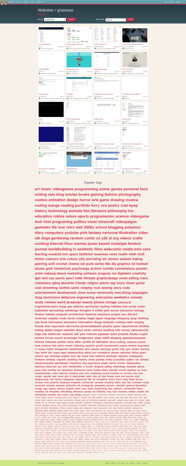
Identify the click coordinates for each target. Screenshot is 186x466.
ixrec (41, 46)
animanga (42, 415)
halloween (119, 417)
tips (65, 450)
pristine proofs (98, 119)
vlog (109, 391)
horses (147, 400)
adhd (92, 439)
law (123, 376)
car (94, 391)
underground (137, 437)
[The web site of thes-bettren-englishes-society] (79, 134)
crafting (120, 322)
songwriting (129, 439)
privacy (139, 379)
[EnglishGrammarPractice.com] (107, 84)
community (105, 292)
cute (124, 205)
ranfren (74, 452)
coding (41, 205)
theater (44, 397)
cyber (64, 405)
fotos (75, 443)
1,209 (62, 146)
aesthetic (85, 248)
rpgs (45, 388)
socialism (116, 411)
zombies (47, 450)
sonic (75, 287)
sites (126, 424)
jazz (55, 400)
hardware (127, 408)
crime (107, 441)
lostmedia (81, 437)
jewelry (52, 388)
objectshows (78, 376)
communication (114, 437)
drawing (117, 199)
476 (91, 171)
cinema (73, 263)
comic (89, 238)
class (105, 173)
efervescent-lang (44, 146)
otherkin (53, 417)
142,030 (145, 46)
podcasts (64, 415)
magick (63, 448)
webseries (79, 422)
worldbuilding (60, 248)
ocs (104, 205)
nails (36, 424)
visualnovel (85, 415)
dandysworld (66, 435)
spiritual (47, 448)
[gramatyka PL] (134, 109)
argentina (119, 450)
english (70, 48)
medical (37, 413)
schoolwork (110, 148)
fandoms (90, 314)
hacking (105, 306)
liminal (145, 426)
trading (75, 408)
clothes (64, 287)
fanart (130, 283)
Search (19, 2)
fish (54, 345)
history (41, 210)
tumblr (116, 405)
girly (114, 400)
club (109, 450)
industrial (62, 441)
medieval (59, 419)
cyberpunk (49, 123)
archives (131, 430)
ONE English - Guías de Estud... (104, 169)
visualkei (43, 446)
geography (100, 385)
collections (98, 446)
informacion (96, 437)
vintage (111, 302)
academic (135, 428)
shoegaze (59, 435)
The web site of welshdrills (47, 169)
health (123, 254)
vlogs (75, 433)
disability (51, 443)
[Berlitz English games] (79, 109)
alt (99, 376)
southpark (53, 410)
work (37, 345)
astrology (105, 349)
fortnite (52, 370)
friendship (94, 419)
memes (80, 243)
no (121, 373)
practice (53, 435)
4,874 (146, 96)
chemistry (58, 397)
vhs (101, 415)
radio (129, 322)
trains (126, 400)
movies (71, 194)
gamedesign (61, 363)
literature (47, 98)
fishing (131, 415)
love (61, 227)
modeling (139, 413)
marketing (74, 273)
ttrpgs (98, 322)
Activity (25, 2)
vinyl (143, 437)
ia (123, 437)
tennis (73, 422)
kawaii (104, 243)
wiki (122, 349)
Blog (123, 463)
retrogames (42, 424)
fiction (39, 258)
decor (124, 435)
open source (48, 463)
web (79, 227)
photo (61, 345)
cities (36, 452)
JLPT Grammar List (100, 44)
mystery (82, 359)
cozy (71, 394)
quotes (68, 428)
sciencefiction (134, 422)
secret (54, 452)
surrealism (123, 411)
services (38, 405)
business (101, 254)
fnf (58, 370)
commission (113, 439)
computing (94, 400)
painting (41, 263)
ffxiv (129, 382)
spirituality (92, 306)
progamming (100, 388)
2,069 (146, 71)
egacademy (99, 96)
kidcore (101, 419)
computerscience (126, 405)
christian (126, 419)
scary (106, 419)
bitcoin (88, 411)
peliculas (125, 352)
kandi (66, 410)
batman (122, 432)
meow (60, 376)
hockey (120, 415)
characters (43, 283)
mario (43, 400)
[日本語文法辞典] (51, 59)
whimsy (144, 359)
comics (41, 199)
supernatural (102, 405)
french (42, 433)
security (128, 373)
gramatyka (126, 121)
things (78, 394)
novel (106, 397)
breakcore (65, 382)
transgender (61, 349)
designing (54, 391)
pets (106, 310)
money (125, 330)
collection (79, 402)
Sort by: (40, 19)
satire (139, 439)
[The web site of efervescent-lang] (51, 134)
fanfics (81, 430)
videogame (139, 216)
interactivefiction (76, 446)
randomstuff (38, 443)
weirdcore (104, 314)
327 (146, 171)
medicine (100, 356)
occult (58, 338)
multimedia (92, 405)
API (127, 463)
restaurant (137, 415)
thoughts (85, 310)
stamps (115, 352)
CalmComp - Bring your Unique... (104, 144)
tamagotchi (125, 446)
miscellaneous (76, 450)
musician (99, 450)
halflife (132, 450)
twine (60, 400)
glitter (50, 437)
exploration (48, 446)
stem (84, 443)
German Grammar (72, 69)
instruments (140, 443)
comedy (136, 297)
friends (80, 283)
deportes (63, 373)
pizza (38, 370)
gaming (97, 194)
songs (146, 382)
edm (69, 415)
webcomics (104, 297)
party (123, 441)
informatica (55, 322)
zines (82, 292)
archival (64, 452)
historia (50, 397)
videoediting (53, 408)
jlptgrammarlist (99, 46)
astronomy (72, 326)
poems (62, 98)
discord (132, 314)
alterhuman (114, 426)
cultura (82, 413)
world (36, 415)
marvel (135, 349)
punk (90, 263)
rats (107, 422)
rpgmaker (125, 430)
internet (56, 243)
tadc (101, 448)
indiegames (68, 379)
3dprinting (39, 410)
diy (114, 263)
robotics (61, 388)
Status (132, 463)
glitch (79, 428)
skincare (136, 408)
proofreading (105, 123)
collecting (79, 345)
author (52, 415)
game (104, 199)
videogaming (144, 419)
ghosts (108, 428)
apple (147, 437)
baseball (46, 405)
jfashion (131, 370)
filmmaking (140, 385)
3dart (144, 428)
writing (83, 48)
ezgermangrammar (73, 71)
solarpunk (64, 439)
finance (39, 342)
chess (91, 359)
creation (135, 419)
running (39, 382)
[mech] (51, 109)
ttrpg (125, 73)
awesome (86, 394)
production (71, 385)
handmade (87, 435)
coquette (61, 359)
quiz (91, 437)
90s (107, 263)
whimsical (80, 443)
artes (59, 405)
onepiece (53, 430)
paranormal (81, 379)
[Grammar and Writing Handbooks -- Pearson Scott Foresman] (134, 34)
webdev (99, 397)
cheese (147, 446)
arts (63, 258)
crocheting (83, 426)
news (113, 254)
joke (121, 446)
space (73, 254)
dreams (132, 345)
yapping (41, 422)
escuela (53, 405)
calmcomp (98, 146)
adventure (67, 370)
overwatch (100, 443)
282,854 (62, 46)
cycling (89, 428)
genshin (90, 345)
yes (134, 411)
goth (49, 268)
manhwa (52, 394)
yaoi (82, 334)
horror (85, 199)
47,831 (62, 71)
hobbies (116, 306)
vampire (48, 435)
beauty (87, 302)
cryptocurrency (81, 441)
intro (73, 356)
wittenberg (99, 73)
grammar (43, 48)
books (42, 98)
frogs (56, 424)
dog (84, 363)
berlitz (70, 123)
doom (110, 405)
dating (130, 446)
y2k (105, 238)
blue (110, 388)
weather (82, 411)
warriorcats (103, 408)
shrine (111, 379)
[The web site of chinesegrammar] (134, 134)
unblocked (88, 402)
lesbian (132, 391)
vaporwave (58, 326)
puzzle (99, 345)
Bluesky (62, 463)
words (139, 148)
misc (117, 397)
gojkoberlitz (71, 121)
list (105, 48)
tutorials (112, 430)
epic (104, 411)
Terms (138, 463)
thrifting (71, 417)
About (107, 463)
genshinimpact (123, 426)
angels (92, 415)
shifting (139, 448)
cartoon (39, 356)
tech (38, 221)
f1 (79, 397)
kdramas (57, 426)
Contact (145, 463)
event (95, 408)
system (123, 345)
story (117, 287)
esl (74, 48)
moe (75, 439)
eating (42, 419)
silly (82, 258)
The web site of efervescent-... (48, 144)
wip (44, 334)
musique (43, 441)
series (99, 263)
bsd (73, 415)
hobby (97, 370)
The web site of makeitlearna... (132, 169)
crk (76, 435)
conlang (43, 148)
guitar (140, 283)
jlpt (97, 48)
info (117, 330)
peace (128, 450)
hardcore (78, 417)
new (111, 441)
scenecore (40, 385)
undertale (41, 318)
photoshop (79, 452)
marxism (113, 443)
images (37, 402)
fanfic (44, 352)
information (85, 322)
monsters (75, 413)
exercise (131, 443)
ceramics (72, 426)
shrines (64, 430)
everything (123, 292)
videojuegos (126, 221)
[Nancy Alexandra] (134, 59)
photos (99, 302)
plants (104, 283)
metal (123, 278)
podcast (130, 385)
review (36, 435)
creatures (93, 446)
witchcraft (54, 334)
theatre (134, 334)
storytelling (56, 310)
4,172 (146, 121)
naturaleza (69, 450)
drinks (139, 450)
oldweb (50, 314)
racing (47, 419)
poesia (134, 424)
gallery (108, 366)
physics (107, 326)
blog (60, 194)
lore (123, 314)
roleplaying (96, 373)
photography (130, 194)
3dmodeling (66, 391)
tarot (87, 349)
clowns (37, 400)
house (88, 443)
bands (97, 415)
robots (112, 363)
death (90, 388)
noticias (48, 439)
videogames (62, 188)
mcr (43, 402)
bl (70, 376)
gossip (83, 446)
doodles (114, 435)
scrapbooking (114, 422)
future (114, 441)
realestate (103, 400)
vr (36, 349)
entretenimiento (80, 448)
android (84, 397)
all (93, 342)
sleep (97, 338)
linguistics (81, 148)
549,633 (90, 46)
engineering (85, 297)
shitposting (99, 424)
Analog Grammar (71, 169)
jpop (64, 397)
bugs (38, 334)
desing (123, 443)
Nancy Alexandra (127, 69)
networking (140, 424)
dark (104, 376)
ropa (69, 413)
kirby (106, 417)
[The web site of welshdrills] (51, 159)
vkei (135, 373)
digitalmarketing (89, 422)
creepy (140, 402)
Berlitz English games (73, 119)
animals (75, 210)
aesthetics (121, 297)
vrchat (119, 441)
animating (89, 441)
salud (93, 411)
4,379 (118, 121)
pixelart (141, 268)
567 (146, 146)
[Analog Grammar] (79, 159)
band (113, 334)
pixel (137, 376)
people (43, 413)
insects (69, 408)
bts (46, 391)
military (135, 439)
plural (134, 417)
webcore (78, 306)
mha (71, 443)
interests (50, 342)
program (104, 273)
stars (117, 376)
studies (144, 448)
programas (113, 415)
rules (136, 148)
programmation (135, 435)
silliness (135, 448)
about (79, 330)
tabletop (64, 413)
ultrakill (146, 435)
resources (51, 366)
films (98, 248)
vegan (58, 446)
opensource (57, 413)
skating (64, 402)
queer (93, 243)
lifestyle (89, 278)
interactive (127, 173)
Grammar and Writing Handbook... (133, 44)
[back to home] (3, 3)
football (142, 263)
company (80, 435)
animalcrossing (68, 446)
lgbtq (56, 283)
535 (63, 171)
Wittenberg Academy (101, 69)
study (113, 48)
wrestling (108, 382)
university (62, 428)
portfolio (82, 205)
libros (112, 342)
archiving (69, 452)
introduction (75, 366)
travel (92, 221)
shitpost (37, 437)
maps (122, 413)
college (141, 400)
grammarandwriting (129, 46)
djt (47, 48)
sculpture (112, 417)
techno (109, 411)
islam (136, 443)
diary (39, 232)
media (128, 248)
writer (103, 428)
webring (94, 450)
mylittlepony (48, 433)
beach (95, 443)
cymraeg (47, 173)
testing (39, 330)
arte (95, 199)
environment (68, 400)
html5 (105, 338)
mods (140, 426)
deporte (50, 400)
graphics (123, 263)
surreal (70, 424)
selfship (90, 433)
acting (75, 397)
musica (132, 199)
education (111, 98)
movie (71, 318)
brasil (78, 388)
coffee (99, 310)
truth (136, 430)
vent (59, 394)
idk (37, 238)
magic (91, 318)
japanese (50, 48)
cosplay (53, 318)
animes (39, 338)
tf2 (79, 385)
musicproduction (73, 430)
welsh (42, 173)
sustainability (63, 424)
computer (62, 314)
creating (94, 428)
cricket (129, 417)
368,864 (118, 46)
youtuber (70, 439)
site (76, 334)
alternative (70, 322)
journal (41, 248)
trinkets (62, 408)
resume (95, 349)
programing (62, 221)
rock (97, 287)
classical (110, 73)
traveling (114, 373)
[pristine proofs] (107, 109)
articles (73, 435)
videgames (83, 450)
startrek (99, 435)
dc (141, 408)
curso (121, 424)
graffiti (106, 424)
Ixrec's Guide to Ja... (45, 44)
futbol (50, 349)
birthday (50, 359)
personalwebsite (91, 326)
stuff (141, 254)
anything (108, 330)
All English (69, 94)
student (140, 391)
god (144, 394)
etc (104, 258)
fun (131, 210)
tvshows (91, 334)
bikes (141, 435)
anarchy (106, 430)
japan (99, 318)
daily (46, 437)
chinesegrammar (128, 146)
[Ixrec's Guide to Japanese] (51, 34)
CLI (119, 463)
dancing (144, 349)
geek (63, 437)
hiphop (58, 379)
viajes (103, 441)
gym (128, 349)
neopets (93, 448)
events (69, 345)
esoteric (118, 430)
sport (70, 278)
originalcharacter (104, 439)
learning (87, 48)
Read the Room (44, 94)
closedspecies (48, 428)
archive (95, 268)
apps (63, 352)
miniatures (113, 450)
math (132, 254)
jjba (100, 428)
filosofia (49, 441)
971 (63, 96)
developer (111, 356)
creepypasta (136, 356)
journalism (119, 359)
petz (110, 424)
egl (145, 417)
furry (95, 205)
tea (89, 397)
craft (51, 379)
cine (87, 373)
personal (131, 188)
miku (115, 408)
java (91, 413)
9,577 (118, 96)
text (131, 419)
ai (110, 238)
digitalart (124, 273)
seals (65, 433)
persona (137, 405)
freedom (106, 415)
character (59, 433)
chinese (132, 148)
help (134, 402)
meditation (58, 439)
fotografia (75, 382)
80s (121, 397)
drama (51, 413)
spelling (85, 173)
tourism (52, 419)
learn (101, 173)
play (129, 432)
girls (145, 397)
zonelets (99, 382)
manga (54, 205)
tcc (48, 415)
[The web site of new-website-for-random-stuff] (134, 84)
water (77, 426)
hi (46, 413)
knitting (121, 342)
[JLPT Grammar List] (107, 34)
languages (53, 173)
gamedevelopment (134, 338)
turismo (103, 422)
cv (94, 426)
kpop (133, 205)
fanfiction (86, 254)
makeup (50, 273)
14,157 (118, 71)
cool (38, 287)
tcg (87, 450)
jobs (90, 450)
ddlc (39, 452)
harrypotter (64, 426)
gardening (60, 238)
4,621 (90, 121)
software (90, 273)
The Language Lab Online (74, 44)
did (129, 424)
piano (105, 370)
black (105, 443)
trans (144, 278)
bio (137, 359)
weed (46, 410)
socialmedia (130, 388)
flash (143, 405)
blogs (62, 306)
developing (57, 450)
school (101, 227)
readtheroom (43, 96)
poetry (113, 205)
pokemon (133, 227)
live (54, 433)
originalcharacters (46, 306)
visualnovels (111, 345)
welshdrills (43, 171)
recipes (38, 376)
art (37, 188)
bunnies (130, 376)
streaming (50, 287)
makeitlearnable (128, 171)
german (76, 73)
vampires (132, 342)
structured (141, 173)
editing (137, 73)
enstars (68, 422)
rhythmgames (38, 439)
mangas (57, 415)
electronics (51, 297)
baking (137, 258)
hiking (134, 352)
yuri (94, 352)
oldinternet (87, 439)
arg (116, 238)
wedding (65, 419)
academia (96, 417)
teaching (39, 366)
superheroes (143, 430)
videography (97, 402)
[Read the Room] (51, 84)
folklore (100, 430)
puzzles (100, 359)
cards (59, 430)
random (76, 238)
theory (37, 433)
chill (49, 417)
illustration (128, 232)
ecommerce (121, 394)
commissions (125, 268)
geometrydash (69, 448)
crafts (138, 238)
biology (139, 310)
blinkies (144, 326)
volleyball (120, 385)
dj (46, 402)
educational (40, 394)
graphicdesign (107, 278)
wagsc (97, 71)
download (95, 452)
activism (50, 385)
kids (101, 433)
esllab (69, 46)
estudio (70, 433)
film (86, 210)
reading (91, 98)
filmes (140, 388)
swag (125, 379)
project (115, 314)
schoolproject (100, 426)
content (147, 432)
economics (146, 413)
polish (126, 123)
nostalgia (119, 243)
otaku (146, 422)
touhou (121, 363)
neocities (68, 437)
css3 (41, 448)
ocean (144, 370)
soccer (114, 310)
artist (39, 273)
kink (44, 448)
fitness (39, 326)
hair (63, 422)
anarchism (112, 394)
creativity (139, 273)
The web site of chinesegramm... (132, 144)
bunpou (42, 71)
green (77, 411)
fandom (134, 243)
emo (138, 248)
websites (69, 330)
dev (147, 391)
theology (82, 424)
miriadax (104, 446)
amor (81, 373)
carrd (89, 370)
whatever (51, 402)
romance (46, 345)
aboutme (67, 283)
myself (106, 373)
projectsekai (89, 452)
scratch (112, 397)
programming (86, 188)
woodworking (145, 450)
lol (94, 379)
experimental (130, 326)
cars (146, 248)
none (84, 388)
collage (38, 388)
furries (49, 338)
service (72, 419)
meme (85, 356)
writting (44, 417)
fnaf (125, 306)
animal (59, 437)
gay (70, 306)
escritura (142, 432)
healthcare (145, 415)
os (72, 437)
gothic (115, 349)
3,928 (90, 96)
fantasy (94, 232)
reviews (50, 302)
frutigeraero (85, 338)
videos (125, 238)
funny (120, 283)
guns (117, 432)
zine (65, 366)
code (126, 287)
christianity (101, 379)
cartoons (110, 232)
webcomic (112, 248)
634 (91, 146)
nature (71, 216)
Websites (11, 2)
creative (81, 318)
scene (91, 292)
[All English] (79, 84)
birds (87, 330)
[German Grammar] (79, 59)
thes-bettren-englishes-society (76, 146)
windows (40, 359)
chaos (87, 437)
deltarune (68, 297)
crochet (61, 263)
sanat (128, 435)
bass (127, 443)
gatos (117, 326)
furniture (73, 428)
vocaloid (54, 254)
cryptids (120, 428)
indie (78, 278)
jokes (51, 452)
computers (54, 232)
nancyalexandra (128, 71)
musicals (131, 366)
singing (139, 322)
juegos (58, 330)
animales (44, 408)
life (54, 227)
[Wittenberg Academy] (107, 59)
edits (47, 452)
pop (83, 400)
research (67, 334)
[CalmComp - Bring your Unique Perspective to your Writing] (107, 134)
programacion (102, 216)
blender (113, 370)
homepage (64, 417)
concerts (114, 428)
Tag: (100, 19)
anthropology (57, 422)
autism (62, 342)
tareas (102, 452)
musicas (89, 430)
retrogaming (108, 402)
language (75, 98)
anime (104, 188)
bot (110, 435)
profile (87, 342)
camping (119, 435)
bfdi (90, 379)
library (121, 422)
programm (116, 446)
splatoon (123, 356)
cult (74, 448)
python (130, 359)
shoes (84, 417)
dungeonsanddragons (55, 448)
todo (118, 439)
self (136, 450)
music (46, 188)
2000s (89, 227)
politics (80, 221)
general (141, 422)
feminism (137, 382)
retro (70, 227)
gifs (66, 376)
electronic (138, 394)
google (144, 441)
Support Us (39, 2)
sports (83, 216)
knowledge (78, 419)
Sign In (178, 2)
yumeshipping (96, 441)
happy (105, 450)
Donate (113, 463)
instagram (80, 439)
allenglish (70, 96)
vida (59, 417)
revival (144, 439)
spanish (47, 376)
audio (89, 376)
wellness (75, 424)
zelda (91, 443)
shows (40, 268)
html (47, 221)
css (51, 278)
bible (124, 417)
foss (140, 428)
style (140, 373)
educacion (126, 310)
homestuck (62, 268)
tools (114, 391)
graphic (70, 388)
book (44, 322)
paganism (44, 443)
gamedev (43, 227)
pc (136, 400)
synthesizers (73, 441)
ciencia (116, 448)
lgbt (38, 278)
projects (123, 334)
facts (108, 443)
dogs (45, 238)
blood (57, 441)
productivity (37, 450)
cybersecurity (139, 330)
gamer (37, 408)
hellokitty (101, 391)
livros (70, 397)
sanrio (60, 278)
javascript (74, 302)
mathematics (134, 363)
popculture (94, 363)
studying (73, 373)
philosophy (117, 210)
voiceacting (127, 428)
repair (140, 446)
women (126, 422)
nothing (97, 330)
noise (46, 382)
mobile (37, 430)
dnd (45, 278)
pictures (110, 385)
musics (102, 437)
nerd (110, 408)
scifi (51, 263)
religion (92, 283)
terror (36, 422)
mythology (119, 366)
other (78, 342)
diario (42, 450)
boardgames (130, 73)
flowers (39, 314)
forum (71, 410)
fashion (111, 194)
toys (37, 352)
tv (74, 248)
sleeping (116, 338)
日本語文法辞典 (44, 69)
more (63, 443)
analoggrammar (72, 171)
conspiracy (86, 419)
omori (65, 394)
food (144, 188)
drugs (131, 426)
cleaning (89, 417)
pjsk (54, 376)
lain (50, 352)
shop (133, 318)
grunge (87, 391)
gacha (45, 426)
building (107, 426)
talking (84, 428)
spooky (62, 446)
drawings (55, 356)
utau (124, 382)
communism (88, 382)
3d (133, 263)
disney (52, 439)
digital (49, 330)
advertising (37, 446)
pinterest (60, 385)
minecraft (106, 221)
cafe (130, 397)
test (65, 254)
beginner (52, 450)
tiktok (138, 411)
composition (117, 148)
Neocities (40, 463)
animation (57, 199)
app (47, 356)
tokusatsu (59, 452)
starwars (77, 400)
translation (83, 405)
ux (78, 433)
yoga (58, 402)
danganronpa (41, 379)
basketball (41, 310)
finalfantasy (87, 448)
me (114, 273)
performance (135, 432)
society (42, 430)
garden (90, 426)
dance (61, 273)
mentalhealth (76, 349)
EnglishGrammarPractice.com (104, 94)
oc (98, 238)
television (102, 342)
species (42, 437)
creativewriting (129, 437)
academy (105, 73)
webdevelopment (44, 363)
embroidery (118, 443)
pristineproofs (99, 121)
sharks (37, 397)
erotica (47, 430)
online (55, 373)
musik (97, 448)
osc (60, 366)
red (126, 448)
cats (51, 194)
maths (93, 394)
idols (126, 441)
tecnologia (70, 338)
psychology (80, 268)
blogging (116, 227)
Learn (32, 2)
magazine (51, 426)
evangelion (57, 443)
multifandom (110, 446)
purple (126, 415)
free (92, 356)
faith (62, 450)
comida (108, 268)
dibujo (54, 437)
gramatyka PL (126, 119)
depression (38, 426)
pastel (131, 400)
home (118, 379)
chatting (143, 411)
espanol (54, 446)
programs (42, 435)
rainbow (37, 448)
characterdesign (43, 373)
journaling (93, 258)
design (72, 199)
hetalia (56, 428)
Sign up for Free (169, 2)
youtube (72, 232)
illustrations (83, 433)
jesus (136, 397)
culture (72, 258)
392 (119, 171)
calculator (37, 441)
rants (93, 424)
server (113, 433)
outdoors (118, 388)
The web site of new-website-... (132, 94)
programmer (72, 405)
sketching (111, 413)
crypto (144, 334)
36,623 (90, 71)
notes (95, 430)
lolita (126, 397)
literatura (122, 391)
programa (49, 422)
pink (83, 232)
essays (57, 98)
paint (84, 452)
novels (122, 370)
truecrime (97, 413)
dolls (70, 342)
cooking (42, 243)
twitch (118, 382)
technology (58, 210)
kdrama (127, 413)
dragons (99, 366)
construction (118, 402)
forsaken (93, 435)
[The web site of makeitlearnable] (134, 159)
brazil (111, 419)
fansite (110, 376)
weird (61, 302)
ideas (117, 413)
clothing (143, 318)
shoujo (76, 437)
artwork (78, 415)
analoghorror (39, 428)
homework (116, 424)
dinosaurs (78, 391)
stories (113, 258)
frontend (112, 448)
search (37, 419)
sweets (107, 437)
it (93, 310)
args (93, 397)
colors (39, 417)
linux (68, 243)
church (96, 439)
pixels (104, 363)
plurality (71, 402)
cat (82, 263)
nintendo (108, 322)
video (143, 232)
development (66, 292)
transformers (102, 394)
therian (120, 408)
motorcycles (121, 448)
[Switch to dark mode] (184, 2)
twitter (146, 443)
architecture (76, 314)
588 (119, 146)
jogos (56, 352)
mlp (37, 322)
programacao (118, 419)
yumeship (128, 402)
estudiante (50, 424)
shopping (123, 318)
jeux (144, 446)
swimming (99, 411)
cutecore (52, 258)
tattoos (130, 411)
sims (53, 441)
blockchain (105, 435)
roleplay (86, 287)
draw (110, 400)
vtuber (141, 306)
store (141, 397)
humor (89, 366)
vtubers (120, 400)
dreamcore (80, 370)
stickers (130, 394)
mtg (126, 432)
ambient (97, 422)
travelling (39, 391)
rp (138, 370)
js (35, 417)
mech (40, 119)
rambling (88, 446)
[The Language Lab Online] (79, 34)
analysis (140, 417)
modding (72, 359)
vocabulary (84, 123)
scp (130, 441)
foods (131, 379)
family (109, 359)
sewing (107, 287)
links (44, 370)
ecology (147, 402)
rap (79, 356)
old (87, 400)
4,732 (62, 121)
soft (85, 430)
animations (104, 352)
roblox (58, 216)
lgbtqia (60, 410)
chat (47, 326)
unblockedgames (136, 441)
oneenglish (99, 171)
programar (88, 408)
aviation (88, 424)
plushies (54, 382)
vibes (120, 437)
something (135, 446)
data (95, 376)
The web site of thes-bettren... (75, 144)
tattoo (135, 426)
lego (81, 408)
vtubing (67, 443)
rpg (112, 283)
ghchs (140, 366)
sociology (104, 413)
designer (130, 448)
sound (87, 413)
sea (99, 452)
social (132, 306)
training (123, 439)
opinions (124, 450)
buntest (125, 96)
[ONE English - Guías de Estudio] (107, 159)
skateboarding (75, 352)
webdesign (71, 310)
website (125, 258)
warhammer (105, 448)
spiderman (107, 433)
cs (43, 439)
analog (133, 413)
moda (62, 318)
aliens (87, 352)
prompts (43, 452)
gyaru (143, 352)
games (79, 123)
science (122, 216)
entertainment (45, 292)
